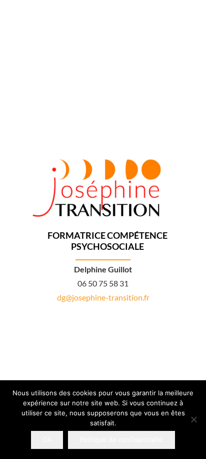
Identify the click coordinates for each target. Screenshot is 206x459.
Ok (47, 439)
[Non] (193, 419)
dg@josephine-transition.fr (103, 297)
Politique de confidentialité (121, 439)
